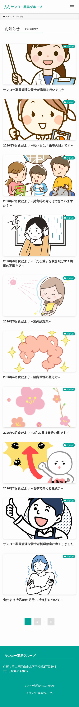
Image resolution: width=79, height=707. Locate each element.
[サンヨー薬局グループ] (23, 6)
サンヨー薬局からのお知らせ (39, 685)
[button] (72, 6)
